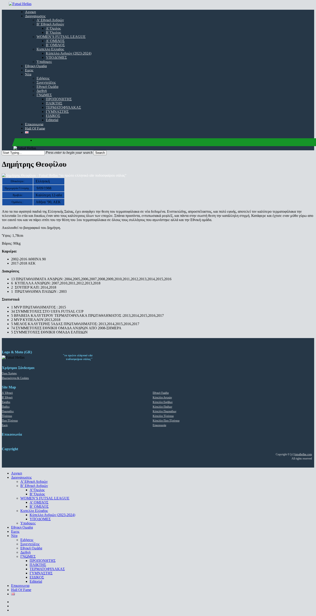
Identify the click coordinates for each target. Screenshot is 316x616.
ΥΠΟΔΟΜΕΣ (40, 519)
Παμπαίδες (8, 411)
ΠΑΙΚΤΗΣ (38, 565)
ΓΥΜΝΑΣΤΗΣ (41, 573)
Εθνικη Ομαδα (22, 527)
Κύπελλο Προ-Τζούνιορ (166, 420)
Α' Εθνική (7, 392)
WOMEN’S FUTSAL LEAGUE (44, 498)
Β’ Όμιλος (37, 494)
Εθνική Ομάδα (161, 392)
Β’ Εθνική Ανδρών (34, 486)
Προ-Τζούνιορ (10, 420)
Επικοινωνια (20, 586)
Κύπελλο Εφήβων (163, 402)
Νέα (14, 536)
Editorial (36, 581)
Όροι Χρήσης (9, 373)
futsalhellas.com (303, 454)
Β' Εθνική (7, 397)
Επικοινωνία (159, 425)
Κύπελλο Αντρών (162, 397)
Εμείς (5, 425)
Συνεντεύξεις (30, 544)
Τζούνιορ (7, 416)
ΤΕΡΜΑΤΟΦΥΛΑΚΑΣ (47, 569)
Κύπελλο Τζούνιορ (163, 416)
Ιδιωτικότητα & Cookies (15, 378)
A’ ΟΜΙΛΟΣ (39, 502)
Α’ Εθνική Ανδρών (34, 482)
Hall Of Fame (21, 590)
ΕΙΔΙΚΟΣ (37, 577)
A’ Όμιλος (37, 490)
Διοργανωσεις (21, 477)
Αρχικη (16, 473)
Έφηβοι (6, 402)
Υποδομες (28, 523)
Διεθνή (25, 552)
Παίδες (6, 406)
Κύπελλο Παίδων (162, 406)
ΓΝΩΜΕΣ (28, 556)
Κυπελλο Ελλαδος (34, 511)
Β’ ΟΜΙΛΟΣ (39, 506)
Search (100, 152)
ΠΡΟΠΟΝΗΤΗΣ (43, 561)
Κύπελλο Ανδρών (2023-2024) (52, 515)
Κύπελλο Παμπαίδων (164, 411)
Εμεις (15, 531)
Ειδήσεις (26, 540)
